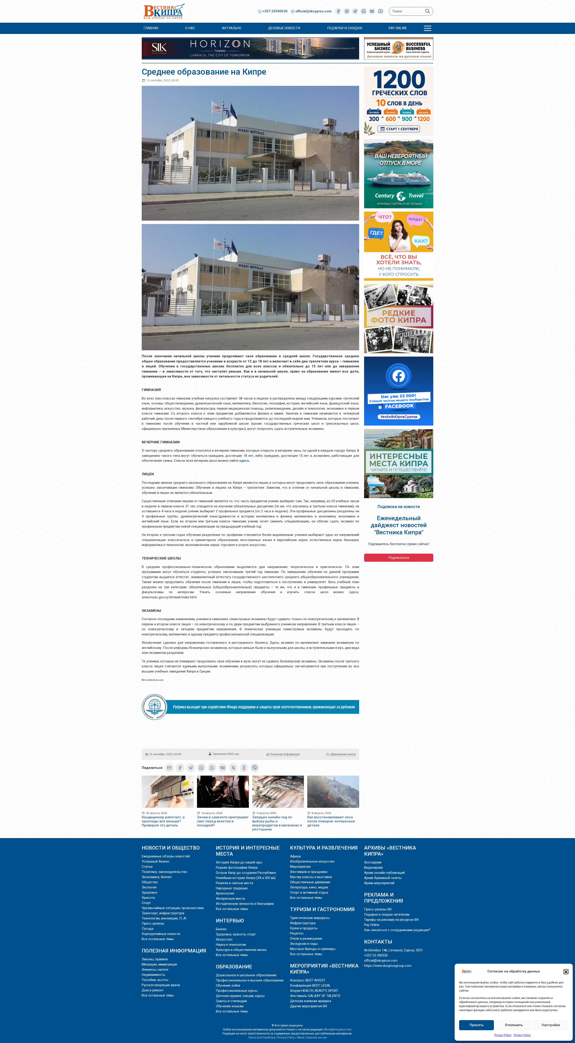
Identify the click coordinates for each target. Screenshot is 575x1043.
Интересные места (230, 899)
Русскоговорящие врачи (161, 985)
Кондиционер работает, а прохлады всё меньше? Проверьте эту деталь (163, 821)
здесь (244, 461)
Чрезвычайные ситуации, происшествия (173, 908)
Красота (148, 898)
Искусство (224, 939)
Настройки (551, 1025)
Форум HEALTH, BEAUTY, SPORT (314, 991)
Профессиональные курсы (236, 991)
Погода (147, 929)
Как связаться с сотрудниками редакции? (397, 930)
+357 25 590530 (376, 955)
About (300, 1037)
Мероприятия (300, 867)
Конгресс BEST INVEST (307, 980)
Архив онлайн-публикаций (384, 873)
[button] (566, 971)
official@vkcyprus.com (313, 11)
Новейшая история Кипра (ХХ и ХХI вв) (246, 878)
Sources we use (317, 1037)
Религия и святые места (234, 883)
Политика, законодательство (164, 872)
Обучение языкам (229, 1006)
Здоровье (149, 892)
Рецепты (296, 933)
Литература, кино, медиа (309, 887)
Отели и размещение (306, 938)
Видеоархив (373, 867)
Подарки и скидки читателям (386, 914)
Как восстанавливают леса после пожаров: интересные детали (331, 821)
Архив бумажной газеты (383, 878)
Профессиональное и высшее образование (250, 980)
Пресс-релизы (153, 923)
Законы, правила (155, 959)
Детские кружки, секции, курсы (240, 996)
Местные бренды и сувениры (312, 949)
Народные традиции (232, 888)
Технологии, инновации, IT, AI (164, 918)
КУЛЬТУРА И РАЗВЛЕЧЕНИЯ (324, 848)
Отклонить (514, 1025)
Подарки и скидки (344, 28)
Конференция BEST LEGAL (310, 985)
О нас (190, 28)
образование (338, 754)
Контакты (378, 942)
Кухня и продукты (304, 928)
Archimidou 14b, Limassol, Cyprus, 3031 (393, 950)
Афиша (295, 856)
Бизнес (221, 929)
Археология (225, 893)
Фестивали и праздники (308, 872)
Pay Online (398, 28)
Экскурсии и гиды (304, 944)
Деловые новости (284, 28)
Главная (151, 28)
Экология (149, 887)
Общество (150, 882)
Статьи (147, 867)
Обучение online (228, 985)
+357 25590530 (275, 11)
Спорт (146, 903)
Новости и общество (171, 848)
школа (352, 754)
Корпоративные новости (161, 934)
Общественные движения (310, 882)
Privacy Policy (502, 1035)
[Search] (427, 11)
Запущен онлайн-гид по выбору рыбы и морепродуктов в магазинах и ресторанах (277, 823)
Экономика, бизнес (157, 877)
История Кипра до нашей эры (239, 862)
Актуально (231, 28)
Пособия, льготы (155, 980)
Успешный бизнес (156, 861)
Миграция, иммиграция (159, 964)
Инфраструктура (303, 923)
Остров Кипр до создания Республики (246, 873)
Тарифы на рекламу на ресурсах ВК (391, 920)
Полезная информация (285, 754)
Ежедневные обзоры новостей (166, 856)
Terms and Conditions (262, 1037)
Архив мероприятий (379, 883)
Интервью (230, 920)
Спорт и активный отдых (309, 892)
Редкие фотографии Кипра (237, 867)
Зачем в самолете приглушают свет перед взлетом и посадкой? (223, 821)
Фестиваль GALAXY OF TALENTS (315, 996)
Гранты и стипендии (231, 1001)
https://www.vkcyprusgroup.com (387, 966)
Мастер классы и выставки (311, 877)
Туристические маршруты (310, 918)
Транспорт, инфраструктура (163, 913)
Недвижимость (153, 975)
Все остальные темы (158, 939)
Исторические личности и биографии (245, 904)
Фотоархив (372, 862)
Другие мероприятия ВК (308, 1006)
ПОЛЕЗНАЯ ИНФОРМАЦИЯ (174, 951)
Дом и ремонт (153, 990)
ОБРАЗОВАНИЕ (234, 967)
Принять (477, 1025)
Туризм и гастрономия (322, 909)
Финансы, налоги (155, 970)
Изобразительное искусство (312, 861)
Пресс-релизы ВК (378, 909)
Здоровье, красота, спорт (236, 934)
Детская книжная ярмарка (310, 1001)
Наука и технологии (231, 945)
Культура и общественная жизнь (241, 950)
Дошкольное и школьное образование (246, 975)
